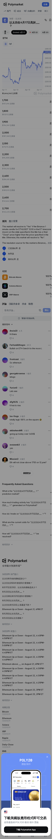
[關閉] (47, 757)
